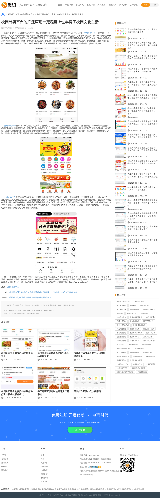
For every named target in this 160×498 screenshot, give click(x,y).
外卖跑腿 (102, 5)
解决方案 (80, 5)
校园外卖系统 (150, 317)
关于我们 (134, 5)
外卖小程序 (120, 344)
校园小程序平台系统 (123, 348)
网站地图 (45, 489)
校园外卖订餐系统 (136, 333)
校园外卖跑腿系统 (139, 325)
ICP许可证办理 (148, 321)
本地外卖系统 (134, 341)
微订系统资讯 (27, 14)
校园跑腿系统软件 (136, 317)
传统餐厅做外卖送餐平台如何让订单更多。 (89, 354)
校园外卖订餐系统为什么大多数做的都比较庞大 (30, 297)
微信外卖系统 (121, 333)
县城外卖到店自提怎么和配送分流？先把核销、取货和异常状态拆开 (143, 150)
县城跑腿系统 (134, 321)
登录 (145, 5)
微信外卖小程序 (148, 329)
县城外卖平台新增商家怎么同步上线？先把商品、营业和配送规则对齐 (143, 124)
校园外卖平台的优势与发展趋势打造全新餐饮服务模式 (17, 393)
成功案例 (123, 5)
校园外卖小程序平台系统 (125, 372)
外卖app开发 (144, 313)
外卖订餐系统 (121, 352)
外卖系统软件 (121, 309)
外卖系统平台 (121, 317)
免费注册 (80, 429)
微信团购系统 (133, 344)
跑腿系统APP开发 (123, 364)
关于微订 (4, 455)
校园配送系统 (121, 337)
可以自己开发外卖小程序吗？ (88, 391)
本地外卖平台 (137, 364)
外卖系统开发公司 (149, 341)
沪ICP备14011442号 (111, 495)
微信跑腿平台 (150, 356)
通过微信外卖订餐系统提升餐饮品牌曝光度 (53, 354)
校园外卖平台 (90, 33)
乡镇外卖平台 (131, 313)
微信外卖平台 (139, 301)
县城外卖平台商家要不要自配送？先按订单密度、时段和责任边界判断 (143, 203)
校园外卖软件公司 (149, 309)
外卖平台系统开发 (123, 356)
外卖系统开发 (147, 337)
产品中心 (69, 5)
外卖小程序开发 (122, 368)
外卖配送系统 (150, 364)
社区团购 (44, 466)
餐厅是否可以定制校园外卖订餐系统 (53, 393)
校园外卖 (112, 5)
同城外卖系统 (121, 321)
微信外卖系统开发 (123, 325)
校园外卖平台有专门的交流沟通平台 (17, 354)
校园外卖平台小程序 (123, 301)
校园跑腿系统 (139, 348)
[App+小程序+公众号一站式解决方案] (8, 5)
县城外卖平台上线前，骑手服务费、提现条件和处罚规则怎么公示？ (142, 111)
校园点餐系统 (144, 305)
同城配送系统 (121, 360)
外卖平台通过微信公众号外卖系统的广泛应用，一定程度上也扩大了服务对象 (43, 292)
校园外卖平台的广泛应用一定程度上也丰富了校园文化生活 (59, 14)
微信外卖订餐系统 (136, 360)
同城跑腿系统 (142, 372)
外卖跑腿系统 (121, 329)
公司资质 (4, 463)
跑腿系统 (133, 305)
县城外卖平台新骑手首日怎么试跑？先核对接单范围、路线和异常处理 (143, 45)
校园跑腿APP (146, 344)
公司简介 (4, 459)
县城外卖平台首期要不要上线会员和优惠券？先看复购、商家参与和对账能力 (143, 216)
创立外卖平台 (134, 309)
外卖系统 (120, 313)
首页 (60, 5)
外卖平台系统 (121, 305)
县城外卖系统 (121, 341)
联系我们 (4, 466)
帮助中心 (4, 470)
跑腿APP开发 (150, 333)
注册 (154, 5)
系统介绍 (91, 5)
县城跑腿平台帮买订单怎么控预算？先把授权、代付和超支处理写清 (143, 84)
